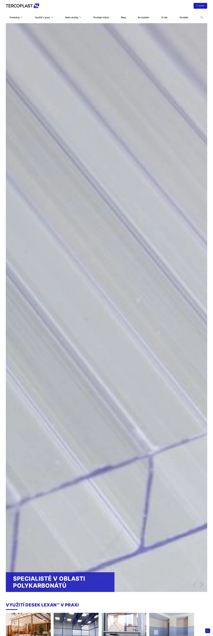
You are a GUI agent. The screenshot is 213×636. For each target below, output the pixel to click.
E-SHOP (200, 6)
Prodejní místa (101, 17)
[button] (201, 17)
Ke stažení (143, 17)
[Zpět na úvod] (22, 5)
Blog (123, 17)
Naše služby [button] (71, 17)
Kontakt (184, 17)
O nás (164, 17)
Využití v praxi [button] (42, 17)
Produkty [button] (15, 17)
